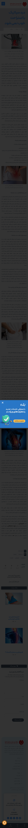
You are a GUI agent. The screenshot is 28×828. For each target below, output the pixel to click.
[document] (14, 414)
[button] (2, 403)
